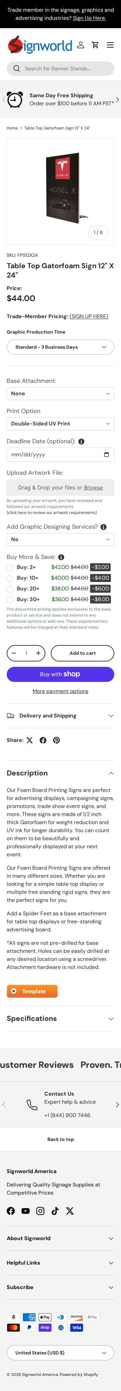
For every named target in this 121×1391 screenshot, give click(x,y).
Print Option (23, 411)
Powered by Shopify (79, 1374)
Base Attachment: (31, 381)
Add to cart (83, 653)
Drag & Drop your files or (60, 487)
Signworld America (40, 1374)
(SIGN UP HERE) (89, 316)
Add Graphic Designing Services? (52, 527)
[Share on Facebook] (43, 740)
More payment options (60, 691)
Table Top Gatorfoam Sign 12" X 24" (57, 128)
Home (12, 128)
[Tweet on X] (29, 740)
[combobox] (60, 68)
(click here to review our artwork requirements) (52, 512)
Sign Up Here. (89, 17)
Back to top (60, 1139)
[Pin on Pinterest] (56, 740)
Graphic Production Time (36, 332)
